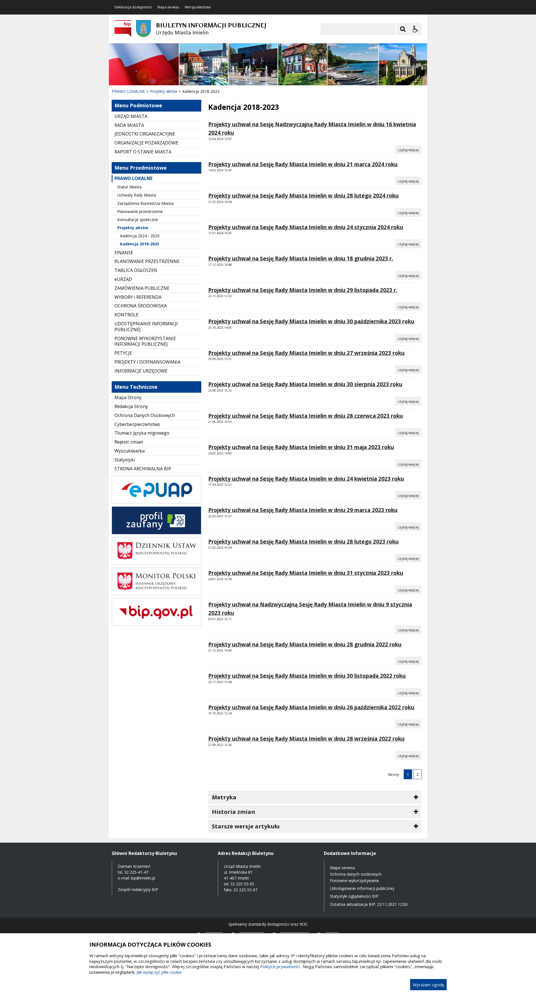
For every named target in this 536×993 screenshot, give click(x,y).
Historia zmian (233, 812)
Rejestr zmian (128, 442)
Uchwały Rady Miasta (136, 195)
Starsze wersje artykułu (246, 826)
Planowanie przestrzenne (140, 211)
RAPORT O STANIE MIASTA (142, 152)
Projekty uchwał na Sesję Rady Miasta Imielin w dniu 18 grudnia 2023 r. (300, 258)
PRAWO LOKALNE (133, 178)
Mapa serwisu (168, 7)
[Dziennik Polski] (156, 563)
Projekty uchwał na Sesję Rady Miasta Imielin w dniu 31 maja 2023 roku (301, 447)
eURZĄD (123, 279)
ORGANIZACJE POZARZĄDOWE (146, 143)
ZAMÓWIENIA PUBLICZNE (141, 288)
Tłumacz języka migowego (141, 433)
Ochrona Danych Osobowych (144, 415)
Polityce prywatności (280, 966)
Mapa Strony (128, 397)
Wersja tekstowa (198, 7)
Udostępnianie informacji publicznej (362, 888)
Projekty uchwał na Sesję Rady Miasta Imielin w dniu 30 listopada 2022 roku (307, 675)
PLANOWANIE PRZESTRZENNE (147, 261)
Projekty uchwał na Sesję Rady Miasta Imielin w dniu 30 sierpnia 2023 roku (305, 384)
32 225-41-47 (136, 872)
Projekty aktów (132, 227)
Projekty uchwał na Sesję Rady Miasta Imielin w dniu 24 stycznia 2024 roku (305, 227)
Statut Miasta (129, 186)
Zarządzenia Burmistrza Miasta (145, 203)
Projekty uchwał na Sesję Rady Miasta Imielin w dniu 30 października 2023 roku (311, 321)
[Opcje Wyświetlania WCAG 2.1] (415, 29)
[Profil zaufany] (156, 532)
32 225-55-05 (242, 884)
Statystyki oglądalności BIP (354, 896)
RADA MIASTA (129, 125)
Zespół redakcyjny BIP (138, 889)
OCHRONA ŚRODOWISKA (140, 306)
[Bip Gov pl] (156, 624)
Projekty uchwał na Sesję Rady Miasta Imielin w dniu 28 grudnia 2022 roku (304, 644)
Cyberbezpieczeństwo (137, 424)
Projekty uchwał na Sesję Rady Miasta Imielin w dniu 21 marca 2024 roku (303, 164)
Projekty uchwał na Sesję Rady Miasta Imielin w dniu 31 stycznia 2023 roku (305, 573)
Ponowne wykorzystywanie (354, 880)
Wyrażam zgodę (428, 984)
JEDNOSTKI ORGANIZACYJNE (144, 134)
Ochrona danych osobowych (356, 874)
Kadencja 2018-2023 (139, 244)
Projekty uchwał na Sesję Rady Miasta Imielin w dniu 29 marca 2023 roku (303, 510)
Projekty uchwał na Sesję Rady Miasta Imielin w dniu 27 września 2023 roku (306, 353)
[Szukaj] (403, 29)
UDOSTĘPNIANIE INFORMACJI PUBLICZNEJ (146, 327)
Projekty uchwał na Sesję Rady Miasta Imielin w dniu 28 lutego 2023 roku (303, 541)
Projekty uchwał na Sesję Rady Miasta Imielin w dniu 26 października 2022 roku (311, 707)
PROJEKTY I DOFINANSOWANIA (147, 362)
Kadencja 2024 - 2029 (139, 235)
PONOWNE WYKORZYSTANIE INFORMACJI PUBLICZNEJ (145, 341)
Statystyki (124, 460)
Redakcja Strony (131, 406)
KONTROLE (126, 315)
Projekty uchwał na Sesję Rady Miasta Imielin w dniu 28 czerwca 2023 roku (305, 416)
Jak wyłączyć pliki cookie (159, 972)
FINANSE (123, 253)
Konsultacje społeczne (137, 219)
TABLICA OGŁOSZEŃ (135, 270)
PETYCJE (123, 353)
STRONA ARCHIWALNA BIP (142, 469)
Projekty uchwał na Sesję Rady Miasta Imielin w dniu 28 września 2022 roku (306, 738)
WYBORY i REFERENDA (137, 297)
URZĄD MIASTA (130, 116)
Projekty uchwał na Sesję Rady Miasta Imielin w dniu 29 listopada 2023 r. (302, 290)
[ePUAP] (156, 502)
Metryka (224, 797)
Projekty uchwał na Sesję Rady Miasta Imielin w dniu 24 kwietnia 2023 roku (306, 478)
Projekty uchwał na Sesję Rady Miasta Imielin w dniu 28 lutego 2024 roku (303, 195)
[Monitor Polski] (156, 593)
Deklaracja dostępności (133, 7)
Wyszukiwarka (129, 451)
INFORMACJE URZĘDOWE (141, 371)
